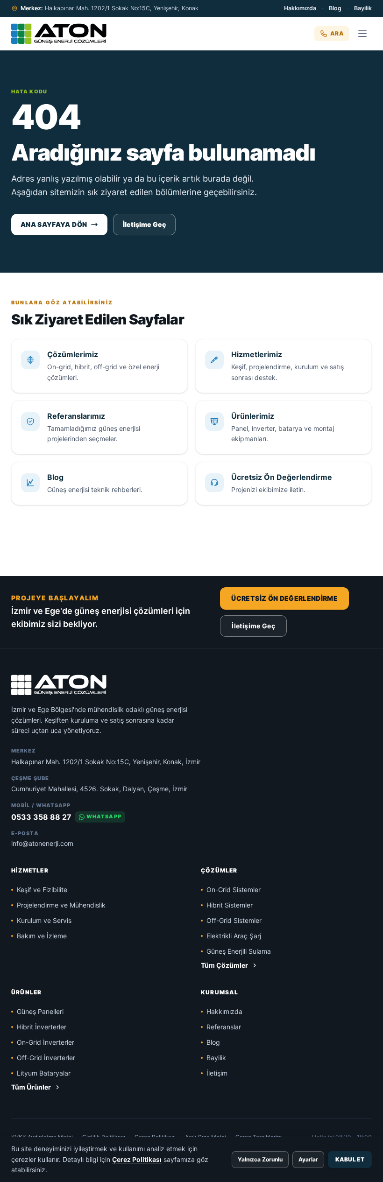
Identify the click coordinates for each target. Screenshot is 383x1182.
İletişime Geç (144, 224)
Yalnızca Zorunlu (260, 1159)
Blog (335, 8)
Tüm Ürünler (31, 1087)
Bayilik (363, 8)
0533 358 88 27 (41, 817)
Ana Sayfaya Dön (54, 224)
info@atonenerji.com (42, 843)
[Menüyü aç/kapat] (362, 33)
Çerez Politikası (137, 1159)
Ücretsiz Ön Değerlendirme (284, 598)
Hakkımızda (300, 8)
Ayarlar (308, 1159)
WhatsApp (103, 816)
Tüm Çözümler (224, 965)
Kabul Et (349, 1159)
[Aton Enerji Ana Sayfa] (58, 33)
